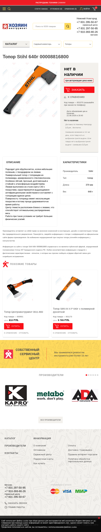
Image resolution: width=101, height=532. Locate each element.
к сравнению (76, 97)
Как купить (39, 463)
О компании (40, 445)
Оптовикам (39, 450)
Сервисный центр (43, 454)
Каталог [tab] (11, 44)
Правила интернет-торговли (82, 454)
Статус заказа (41, 9)
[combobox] (46, 44)
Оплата (72, 445)
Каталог (10, 438)
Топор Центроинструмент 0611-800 (23, 312)
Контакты (11, 453)
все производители (51, 420)
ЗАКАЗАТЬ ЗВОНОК (17, 503)
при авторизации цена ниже (78, 80)
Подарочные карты (44, 459)
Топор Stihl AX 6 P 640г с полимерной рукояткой (73, 310)
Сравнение (71, 9)
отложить (24, 333)
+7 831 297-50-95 (87, 28)
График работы (16, 507)
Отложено (56, 9)
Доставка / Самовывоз (80, 450)
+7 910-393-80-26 (87, 31)
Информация (42, 438)
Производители (15, 445)
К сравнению (10, 333)
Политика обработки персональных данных (80, 460)
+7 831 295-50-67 (87, 22)
